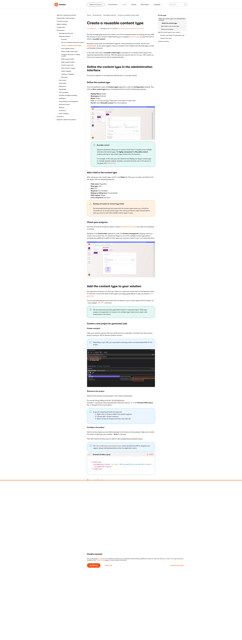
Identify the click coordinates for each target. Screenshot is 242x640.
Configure (108, 565)
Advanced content (64, 104)
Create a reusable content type (71, 45)
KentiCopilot (62, 83)
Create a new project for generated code (172, 35)
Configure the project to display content (70, 55)
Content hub (91, 46)
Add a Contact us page (68, 68)
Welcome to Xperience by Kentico (66, 15)
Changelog (157, 4)
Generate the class (165, 38)
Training (133, 4)
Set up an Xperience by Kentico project (72, 42)
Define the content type (169, 23)
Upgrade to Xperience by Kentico (66, 119)
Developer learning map (66, 33)
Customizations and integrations (68, 101)
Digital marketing (62, 24)
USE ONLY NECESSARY (177, 565)
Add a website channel (67, 48)
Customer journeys (62, 21)
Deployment (62, 86)
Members (61, 107)
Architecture (60, 116)
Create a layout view (67, 65)
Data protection (63, 92)
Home (89, 15)
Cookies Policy (100, 560)
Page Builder (62, 89)
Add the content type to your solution (169, 32)
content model (134, 37)
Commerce (62, 110)
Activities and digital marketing (68, 95)
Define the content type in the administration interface (172, 19)
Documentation (112, 4)
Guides (124, 4)
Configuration (61, 27)
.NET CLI (100, 303)
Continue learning (163, 41)
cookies (100, 558)
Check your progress (167, 29)
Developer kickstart (64, 36)
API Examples (145, 4)
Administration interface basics (66, 18)
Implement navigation (67, 74)
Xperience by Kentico (95, 4)
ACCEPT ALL (93, 565)
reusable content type (128, 227)
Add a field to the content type (170, 26)
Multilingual (62, 98)
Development (60, 30)
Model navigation (66, 71)
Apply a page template (68, 62)
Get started (62, 80)
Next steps (64, 77)
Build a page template (67, 59)
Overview (64, 39)
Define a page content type (69, 51)
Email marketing (63, 113)
